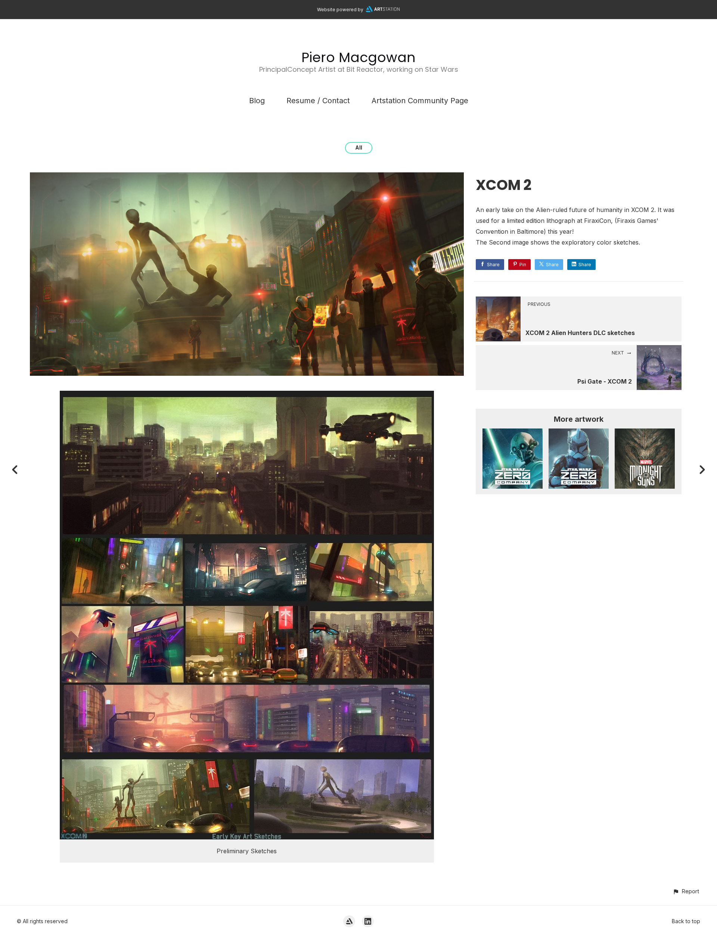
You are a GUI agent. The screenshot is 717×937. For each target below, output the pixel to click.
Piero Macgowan (358, 57)
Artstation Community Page (420, 100)
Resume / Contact (318, 100)
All (358, 147)
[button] (686, 891)
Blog (257, 100)
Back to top (686, 921)
